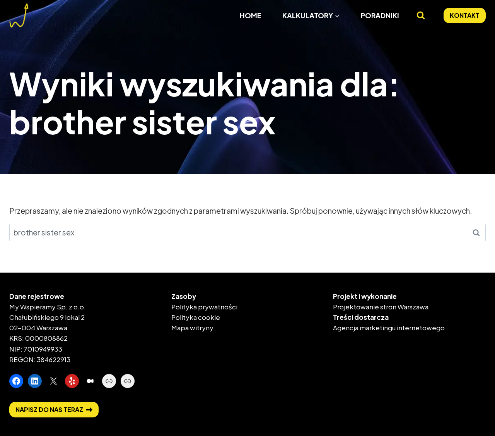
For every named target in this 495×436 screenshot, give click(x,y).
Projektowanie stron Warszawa (380, 306)
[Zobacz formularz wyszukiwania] (420, 15)
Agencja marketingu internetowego (389, 327)
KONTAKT (465, 15)
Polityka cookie (195, 317)
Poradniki (380, 15)
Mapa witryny (192, 327)
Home (250, 15)
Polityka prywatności (204, 306)
